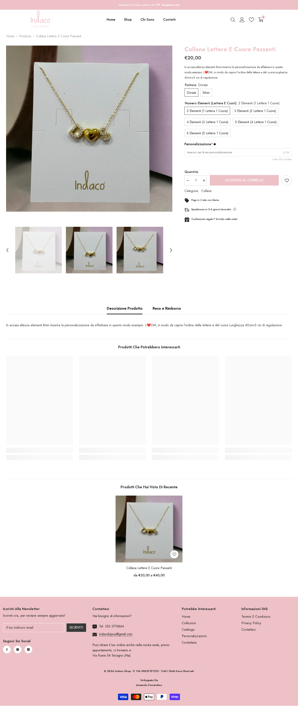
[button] (7, 250)
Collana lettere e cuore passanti (149, 568)
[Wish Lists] (251, 19)
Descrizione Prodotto (125, 308)
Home (10, 36)
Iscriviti (76, 627)
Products (25, 36)
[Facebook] (7, 649)
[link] (39, 450)
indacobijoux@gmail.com (115, 634)
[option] (89, 129)
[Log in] (242, 19)
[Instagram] (17, 649)
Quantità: (191, 172)
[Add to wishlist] (287, 180)
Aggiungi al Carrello (244, 180)
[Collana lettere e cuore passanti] (149, 529)
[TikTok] (28, 649)
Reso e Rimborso (167, 308)
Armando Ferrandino (149, 685)
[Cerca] (232, 19)
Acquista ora (170, 5)
